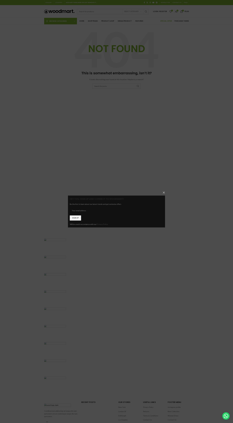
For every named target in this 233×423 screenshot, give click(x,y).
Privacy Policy (102, 224)
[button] (226, 416)
